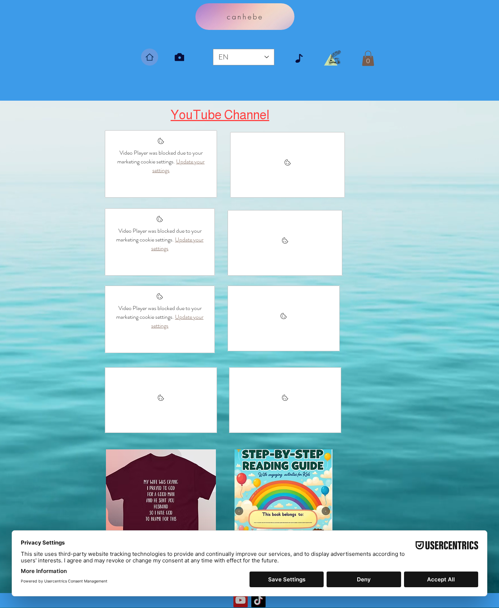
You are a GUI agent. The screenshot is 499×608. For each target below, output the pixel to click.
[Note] (299, 58)
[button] (368, 58)
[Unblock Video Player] (287, 164)
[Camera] (179, 57)
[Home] (149, 57)
